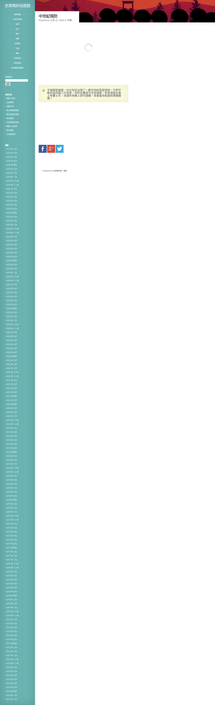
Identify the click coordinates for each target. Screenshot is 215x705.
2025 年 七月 (12, 201)
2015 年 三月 (12, 647)
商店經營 (17, 63)
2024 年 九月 (12, 240)
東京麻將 (10, 118)
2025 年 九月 (12, 193)
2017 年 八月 (12, 532)
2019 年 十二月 (13, 420)
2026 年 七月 (12, 153)
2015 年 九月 (12, 623)
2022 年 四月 (12, 356)
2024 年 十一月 (13, 232)
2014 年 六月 (12, 683)
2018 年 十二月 (13, 468)
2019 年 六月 (12, 444)
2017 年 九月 (12, 528)
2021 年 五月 (12, 392)
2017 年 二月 (12, 555)
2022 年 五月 (12, 352)
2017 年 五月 (12, 543)
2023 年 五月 (12, 304)
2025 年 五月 (12, 208)
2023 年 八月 (12, 292)
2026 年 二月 (12, 173)
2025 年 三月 (12, 216)
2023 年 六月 (12, 300)
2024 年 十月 (12, 236)
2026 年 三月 (12, 169)
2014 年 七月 (12, 679)
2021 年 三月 (12, 400)
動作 (17, 34)
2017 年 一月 (12, 559)
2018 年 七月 (12, 488)
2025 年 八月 (12, 197)
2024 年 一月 (12, 272)
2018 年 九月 (12, 480)
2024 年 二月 (12, 268)
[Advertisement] (62, 124)
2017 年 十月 (12, 524)
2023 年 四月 (12, 308)
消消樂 (17, 43)
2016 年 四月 (12, 595)
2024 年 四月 (12, 260)
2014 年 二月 (12, 699)
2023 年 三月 (12, 312)
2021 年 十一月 (13, 376)
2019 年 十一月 (13, 424)
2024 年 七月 (12, 248)
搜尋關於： (9, 77)
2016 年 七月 (12, 583)
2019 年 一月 (12, 464)
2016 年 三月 (12, 599)
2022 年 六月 (12, 348)
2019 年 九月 (12, 432)
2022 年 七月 (12, 344)
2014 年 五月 (12, 687)
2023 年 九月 (12, 288)
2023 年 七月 (12, 296)
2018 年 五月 (12, 496)
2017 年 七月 (12, 536)
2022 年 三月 (12, 360)
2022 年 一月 (12, 368)
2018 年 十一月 (13, 472)
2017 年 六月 (12, 540)
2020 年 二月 (12, 412)
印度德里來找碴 (13, 122)
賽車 (17, 53)
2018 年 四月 (12, 500)
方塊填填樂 (11, 134)
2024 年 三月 (12, 264)
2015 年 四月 (12, 643)
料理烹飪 (17, 58)
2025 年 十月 (12, 189)
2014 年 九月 (12, 671)
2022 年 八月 (12, 340)
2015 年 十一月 (13, 615)
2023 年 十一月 (13, 280)
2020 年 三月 (12, 408)
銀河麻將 (10, 130)
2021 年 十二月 (13, 372)
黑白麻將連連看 (13, 110)
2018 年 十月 (12, 476)
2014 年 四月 (12, 691)
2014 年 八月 (12, 675)
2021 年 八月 (12, 384)
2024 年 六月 (12, 252)
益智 (17, 24)
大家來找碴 (17, 19)
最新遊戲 (17, 14)
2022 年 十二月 (13, 324)
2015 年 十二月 (13, 611)
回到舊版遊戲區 (17, 68)
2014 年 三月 (12, 695)
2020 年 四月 (12, 404)
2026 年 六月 (12, 157)
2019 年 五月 (12, 448)
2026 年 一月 (12, 177)
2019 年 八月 (12, 436)
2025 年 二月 (12, 220)
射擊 (17, 38)
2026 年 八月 (12, 149)
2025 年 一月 (12, 224)
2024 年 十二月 (13, 228)
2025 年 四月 (12, 212)
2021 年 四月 (12, 396)
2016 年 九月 (12, 575)
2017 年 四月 (12, 547)
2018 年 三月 (12, 504)
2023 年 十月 (12, 284)
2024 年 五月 (12, 256)
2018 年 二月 (12, 508)
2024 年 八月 (12, 244)
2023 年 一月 (12, 320)
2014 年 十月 (12, 667)
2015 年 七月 (12, 631)
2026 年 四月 (12, 165)
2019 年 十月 (12, 428)
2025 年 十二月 (13, 181)
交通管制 (10, 102)
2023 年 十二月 (13, 276)
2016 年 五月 (12, 591)
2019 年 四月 (12, 452)
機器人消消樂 (12, 126)
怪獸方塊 (10, 106)
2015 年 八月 (12, 627)
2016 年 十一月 (13, 567)
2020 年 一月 (12, 416)
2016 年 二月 (12, 603)
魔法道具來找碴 (13, 114)
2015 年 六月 (12, 635)
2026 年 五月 (12, 161)
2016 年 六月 (12, 587)
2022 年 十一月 (13, 328)
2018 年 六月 (12, 492)
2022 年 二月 (12, 364)
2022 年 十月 (12, 332)
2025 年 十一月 (13, 185)
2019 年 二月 (12, 460)
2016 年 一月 (12, 607)
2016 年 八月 (12, 579)
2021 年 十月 (12, 380)
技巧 (17, 29)
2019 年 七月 (12, 440)
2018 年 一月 (12, 512)
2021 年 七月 (12, 388)
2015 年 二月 (12, 651)
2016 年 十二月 (13, 563)
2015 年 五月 (12, 639)
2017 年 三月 (12, 551)
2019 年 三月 (12, 456)
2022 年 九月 (12, 336)
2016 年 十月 (12, 571)
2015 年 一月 (12, 655)
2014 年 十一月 (13, 663)
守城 (17, 48)
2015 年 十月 (12, 619)
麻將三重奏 (11, 98)
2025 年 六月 (12, 205)
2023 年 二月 (12, 316)
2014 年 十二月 (13, 659)
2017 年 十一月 (13, 520)
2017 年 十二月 (13, 516)
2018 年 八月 (12, 484)
